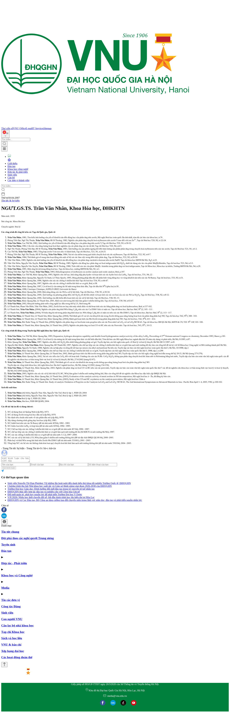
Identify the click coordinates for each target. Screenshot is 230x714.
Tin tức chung (10, 531)
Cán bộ (11, 177)
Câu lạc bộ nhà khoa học (17, 625)
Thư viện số (7, 128)
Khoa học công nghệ (18, 169)
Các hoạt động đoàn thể (16, 657)
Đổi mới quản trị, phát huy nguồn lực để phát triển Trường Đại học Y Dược (45, 494)
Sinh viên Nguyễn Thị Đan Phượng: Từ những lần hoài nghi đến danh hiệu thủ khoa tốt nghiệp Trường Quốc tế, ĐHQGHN (69, 483)
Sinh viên (12, 174)
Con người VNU (11, 619)
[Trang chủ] (95, 125)
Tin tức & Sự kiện (11, 200)
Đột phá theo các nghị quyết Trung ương (27, 538)
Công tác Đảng (11, 606)
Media (5, 587)
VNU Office (19, 128)
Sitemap (47, 128)
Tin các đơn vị (10, 600)
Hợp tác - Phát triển (14, 563)
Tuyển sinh (8, 544)
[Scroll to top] (4, 664)
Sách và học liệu (11, 638)
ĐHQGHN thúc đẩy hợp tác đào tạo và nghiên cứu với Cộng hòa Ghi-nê (44, 491)
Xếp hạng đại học (12, 651)
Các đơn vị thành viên (18, 180)
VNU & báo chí (11, 644)
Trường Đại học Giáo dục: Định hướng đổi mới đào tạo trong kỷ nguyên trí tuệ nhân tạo (51, 489)
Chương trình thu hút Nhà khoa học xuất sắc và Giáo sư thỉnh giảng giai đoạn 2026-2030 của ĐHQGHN (60, 486)
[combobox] (5, 134)
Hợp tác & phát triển (18, 172)
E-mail (29, 128)
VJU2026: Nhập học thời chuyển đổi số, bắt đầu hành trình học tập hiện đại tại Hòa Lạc (51, 497)
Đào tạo (11, 166)
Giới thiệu (12, 163)
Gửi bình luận (9, 468)
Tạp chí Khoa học (12, 632)
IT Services (37, 128)
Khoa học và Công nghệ (17, 575)
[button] (115, 510)
